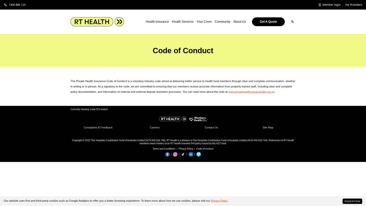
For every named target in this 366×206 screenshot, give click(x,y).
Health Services (182, 21)
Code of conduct (204, 148)
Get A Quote (268, 21)
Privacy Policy (219, 200)
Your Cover (204, 21)
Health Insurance (157, 21)
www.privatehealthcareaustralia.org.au (251, 91)
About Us (239, 21)
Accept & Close (352, 201)
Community (222, 21)
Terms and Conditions (164, 148)
